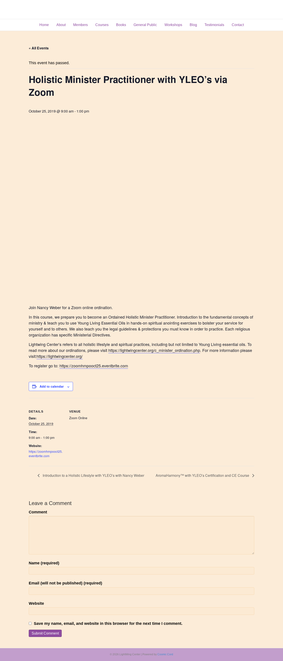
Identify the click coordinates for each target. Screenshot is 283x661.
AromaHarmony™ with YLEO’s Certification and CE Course (203, 475)
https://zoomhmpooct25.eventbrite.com (93, 365)
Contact (238, 25)
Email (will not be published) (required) (65, 583)
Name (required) (44, 563)
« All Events (39, 48)
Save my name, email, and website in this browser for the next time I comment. (108, 623)
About (61, 25)
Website (36, 603)
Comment (38, 512)
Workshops (173, 25)
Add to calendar (52, 386)
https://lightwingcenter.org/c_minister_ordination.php (154, 350)
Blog (193, 25)
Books (121, 25)
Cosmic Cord (165, 654)
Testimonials (214, 25)
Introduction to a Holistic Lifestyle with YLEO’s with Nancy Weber (93, 475)
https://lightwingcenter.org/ (59, 356)
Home (44, 25)
